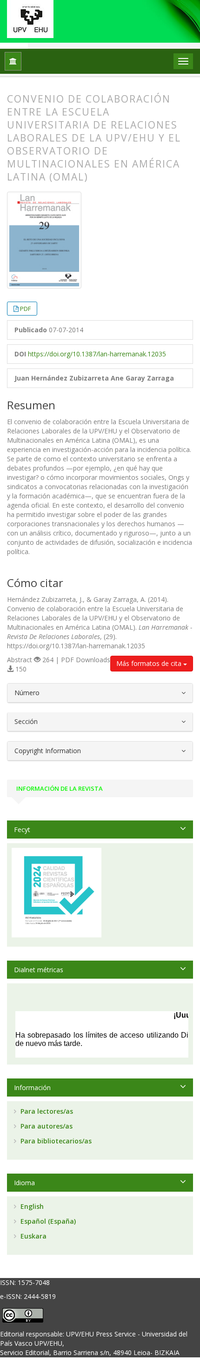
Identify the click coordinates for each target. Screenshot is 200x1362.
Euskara (33, 1236)
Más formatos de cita (149, 663)
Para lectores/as (46, 1111)
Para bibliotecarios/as (55, 1140)
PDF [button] (25, 308)
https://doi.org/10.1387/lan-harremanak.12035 (97, 353)
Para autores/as (46, 1126)
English (31, 1206)
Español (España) (47, 1221)
